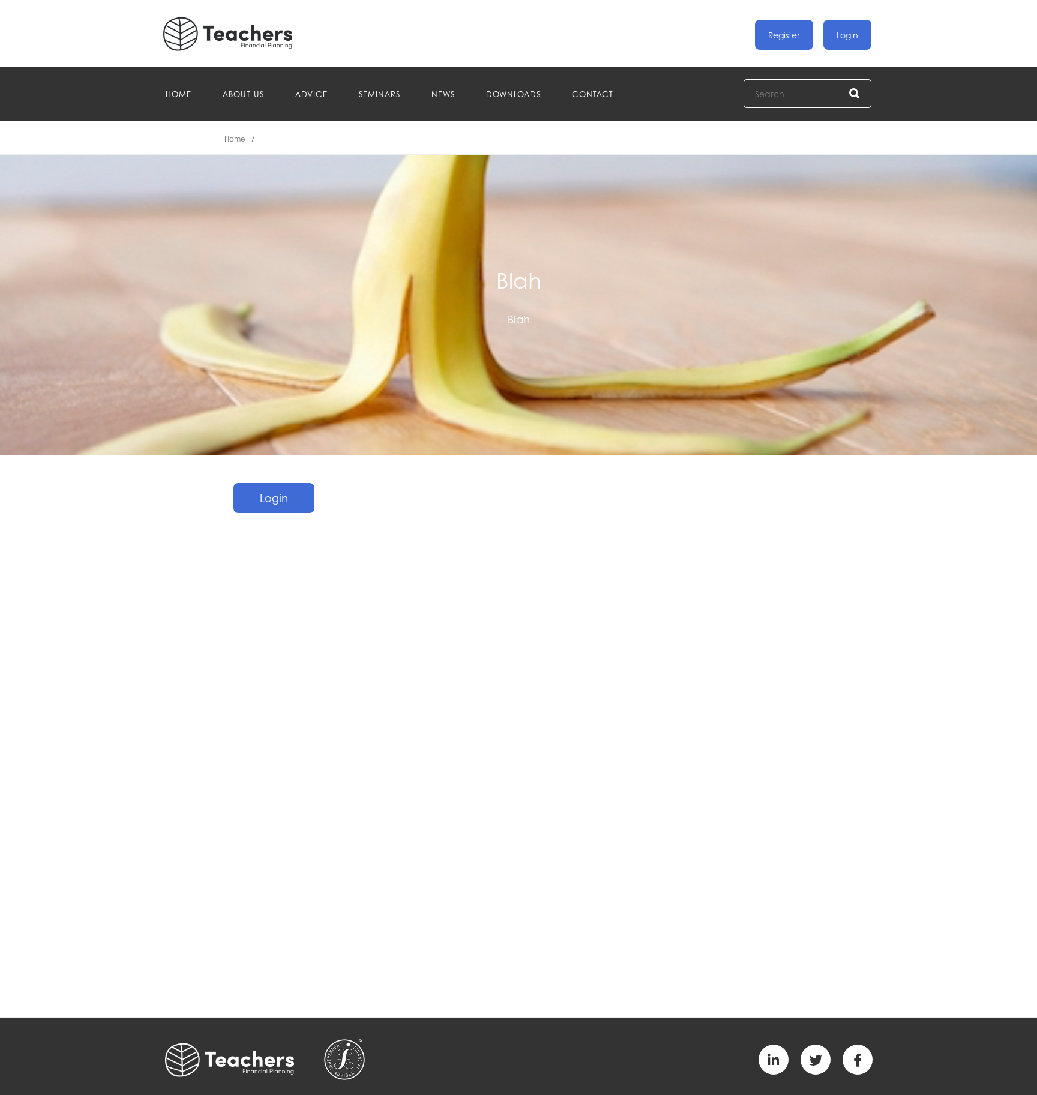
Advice (311, 94)
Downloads (513, 94)
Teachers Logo (238, 34)
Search (855, 94)
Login (847, 35)
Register (784, 35)
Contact (592, 94)
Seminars (379, 94)
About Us (243, 94)
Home (178, 94)
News (443, 94)
